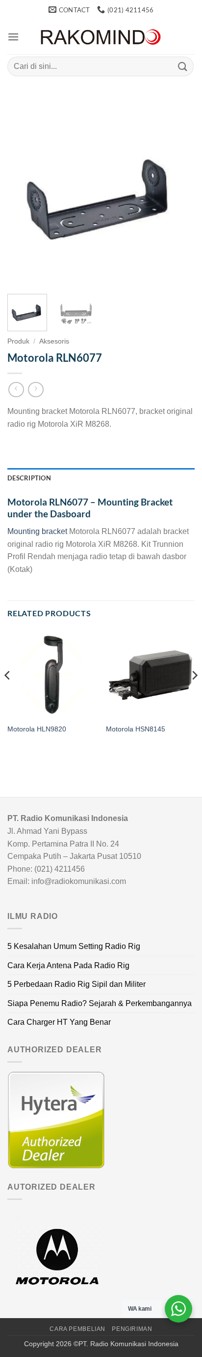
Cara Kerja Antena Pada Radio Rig (68, 965)
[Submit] (183, 66)
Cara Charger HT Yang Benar (59, 1022)
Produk (18, 341)
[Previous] (23, 192)
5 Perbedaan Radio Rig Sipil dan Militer (76, 984)
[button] (13, 37)
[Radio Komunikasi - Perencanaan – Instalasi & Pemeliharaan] (101, 37)
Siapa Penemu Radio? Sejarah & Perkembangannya (99, 1003)
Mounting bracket (37, 531)
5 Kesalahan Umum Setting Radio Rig (73, 946)
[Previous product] (35, 389)
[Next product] (16, 389)
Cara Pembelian (77, 1328)
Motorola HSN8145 (135, 729)
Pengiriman (132, 1328)
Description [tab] (29, 478)
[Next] (178, 192)
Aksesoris (54, 341)
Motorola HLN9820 (36, 729)
